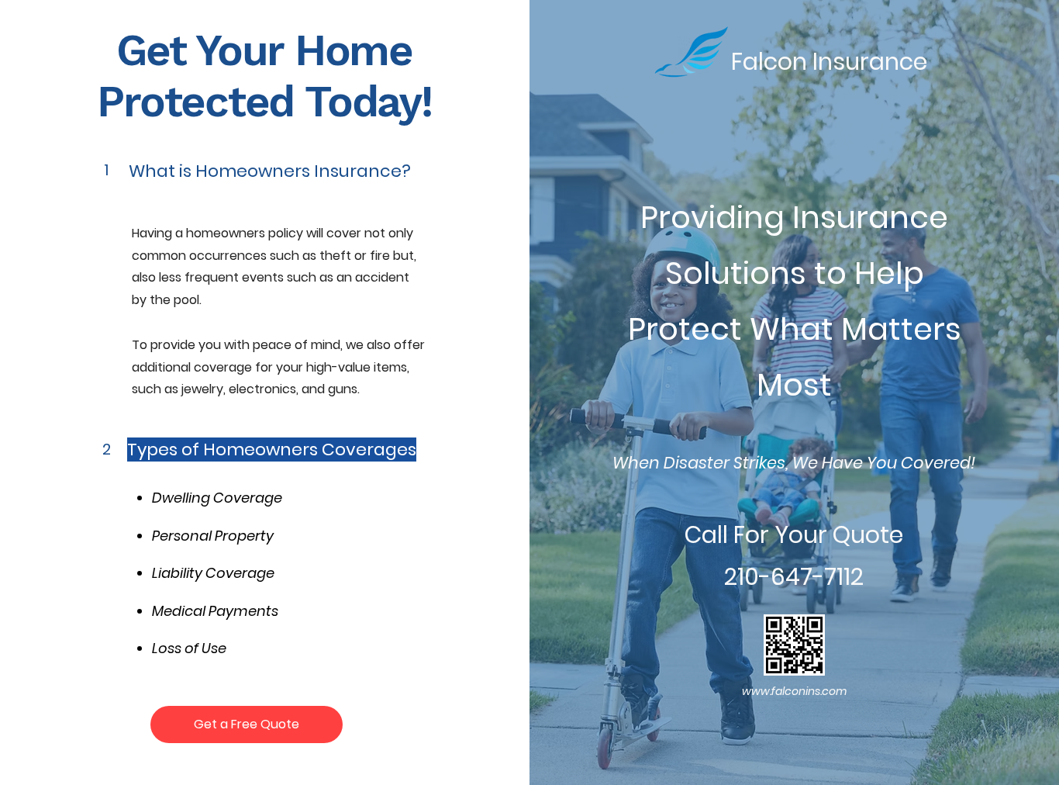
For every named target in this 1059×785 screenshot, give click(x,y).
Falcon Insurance (829, 61)
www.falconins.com (794, 691)
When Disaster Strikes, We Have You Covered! (793, 462)
